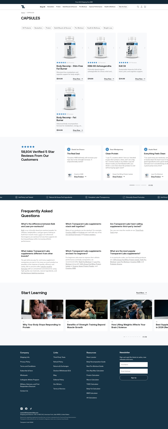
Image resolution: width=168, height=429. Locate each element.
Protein (58, 7)
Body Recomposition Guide (96, 362)
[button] (50, 6)
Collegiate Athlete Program (29, 380)
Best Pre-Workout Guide (95, 366)
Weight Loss (108, 28)
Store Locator (91, 357)
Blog (54, 375)
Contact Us (24, 391)
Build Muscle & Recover (70, 7)
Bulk (22, 230)
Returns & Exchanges (61, 366)
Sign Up (133, 378)
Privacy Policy (25, 362)
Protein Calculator (93, 375)
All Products (26, 28)
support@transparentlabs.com (29, 412)
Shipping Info (24, 357)
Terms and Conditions (27, 366)
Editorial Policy (58, 380)
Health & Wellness (109, 7)
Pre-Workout (83, 7)
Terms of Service (59, 389)
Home (23, 12)
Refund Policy (58, 362)
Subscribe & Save (26, 371)
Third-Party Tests (59, 357)
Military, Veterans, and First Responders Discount (29, 385)
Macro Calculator (93, 380)
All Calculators (92, 398)
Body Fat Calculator (93, 389)
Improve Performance (95, 7)
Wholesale (24, 375)
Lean (40, 234)
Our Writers (57, 384)
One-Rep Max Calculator (95, 371)
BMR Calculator (92, 393)
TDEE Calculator (92, 384)
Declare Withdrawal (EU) (62, 371)
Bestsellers (50, 7)
